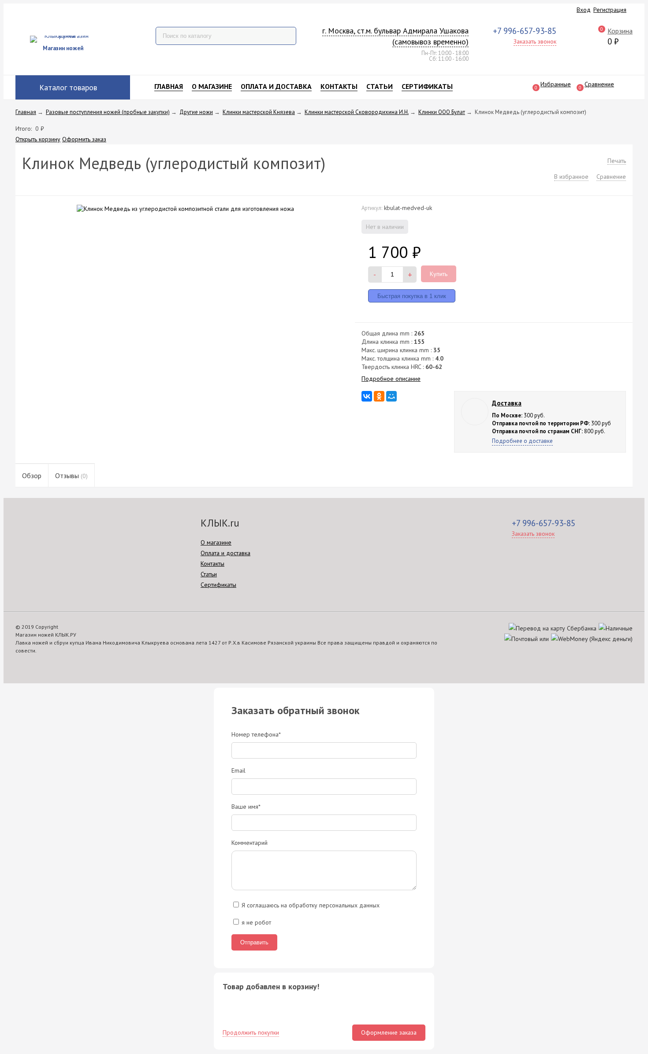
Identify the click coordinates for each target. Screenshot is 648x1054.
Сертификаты (427, 86)
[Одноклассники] (379, 396)
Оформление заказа (389, 1032)
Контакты (339, 86)
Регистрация (609, 10)
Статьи (379, 86)
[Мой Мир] (391, 396)
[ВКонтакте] (366, 396)
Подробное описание (391, 379)
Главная (168, 86)
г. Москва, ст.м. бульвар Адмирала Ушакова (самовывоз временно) (395, 36)
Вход (584, 10)
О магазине (212, 86)
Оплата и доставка (276, 86)
